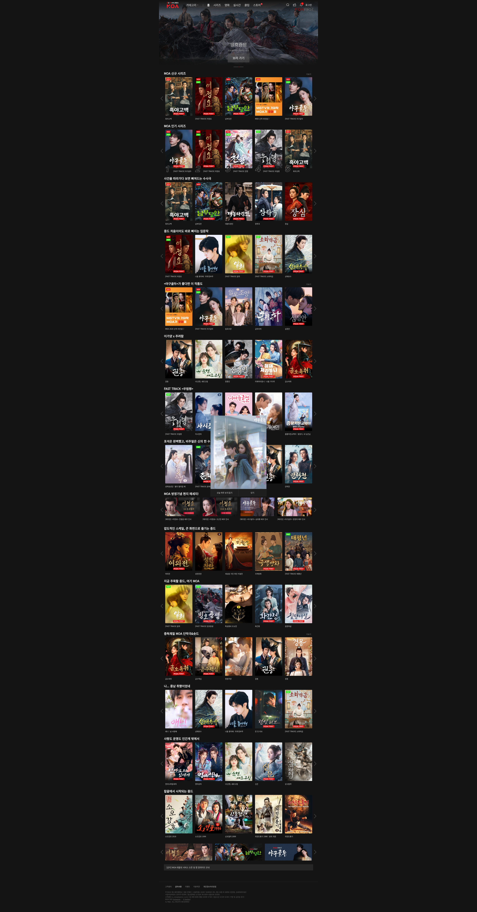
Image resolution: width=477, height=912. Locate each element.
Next (315, 98)
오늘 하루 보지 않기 (224, 492)
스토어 (257, 5)
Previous (162, 98)
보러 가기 (238, 58)
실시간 (237, 5)
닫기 (252, 492)
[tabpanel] (238, 35)
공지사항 (178, 886)
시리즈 (217, 5)
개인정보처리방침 (209, 886)
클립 (246, 5)
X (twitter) (187, 899)
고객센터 (168, 886)
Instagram (176, 899)
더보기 (308, 74)
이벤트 (187, 886)
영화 (227, 5)
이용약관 (196, 886)
